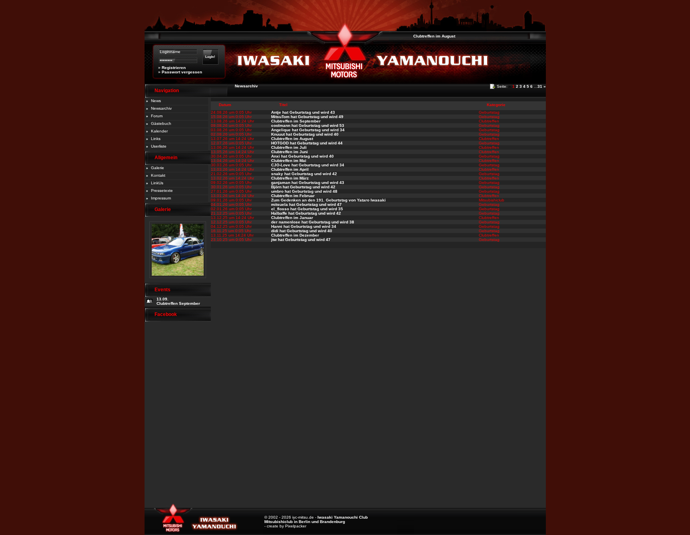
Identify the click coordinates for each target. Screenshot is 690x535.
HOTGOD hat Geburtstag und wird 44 (307, 143)
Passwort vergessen (182, 72)
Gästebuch (161, 123)
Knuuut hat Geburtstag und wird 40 (305, 134)
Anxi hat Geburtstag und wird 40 (302, 156)
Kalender (159, 131)
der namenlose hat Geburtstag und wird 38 (312, 222)
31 (539, 86)
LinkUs (157, 183)
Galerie (157, 168)
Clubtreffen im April (290, 169)
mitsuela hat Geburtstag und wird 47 (306, 204)
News (156, 101)
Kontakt (158, 175)
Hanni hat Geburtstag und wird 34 (303, 226)
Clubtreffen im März (290, 178)
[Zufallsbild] (177, 280)
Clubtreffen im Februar (293, 195)
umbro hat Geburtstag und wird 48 (304, 191)
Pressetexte (162, 190)
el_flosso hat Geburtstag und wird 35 (307, 209)
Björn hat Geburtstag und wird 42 (303, 187)
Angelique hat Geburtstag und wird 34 (308, 130)
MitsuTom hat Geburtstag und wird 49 (307, 117)
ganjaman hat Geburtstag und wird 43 (307, 182)
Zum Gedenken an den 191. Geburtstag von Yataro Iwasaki (328, 200)
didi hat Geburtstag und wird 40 (301, 231)
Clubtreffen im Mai (288, 160)
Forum (157, 116)
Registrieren (174, 67)
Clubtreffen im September (296, 121)
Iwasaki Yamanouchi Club (342, 517)
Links (156, 138)
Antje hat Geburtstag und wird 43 (303, 112)
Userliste (159, 146)
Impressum (161, 198)
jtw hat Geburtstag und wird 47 (301, 239)
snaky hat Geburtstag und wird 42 (304, 174)
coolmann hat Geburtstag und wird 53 (307, 125)
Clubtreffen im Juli (289, 147)
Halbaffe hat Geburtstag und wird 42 (306, 213)
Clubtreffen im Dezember (295, 235)
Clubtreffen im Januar (292, 217)
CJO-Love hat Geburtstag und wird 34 (307, 165)
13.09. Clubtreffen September (178, 301)
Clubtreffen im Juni (289, 152)
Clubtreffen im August (428, 36)
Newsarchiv (161, 108)
